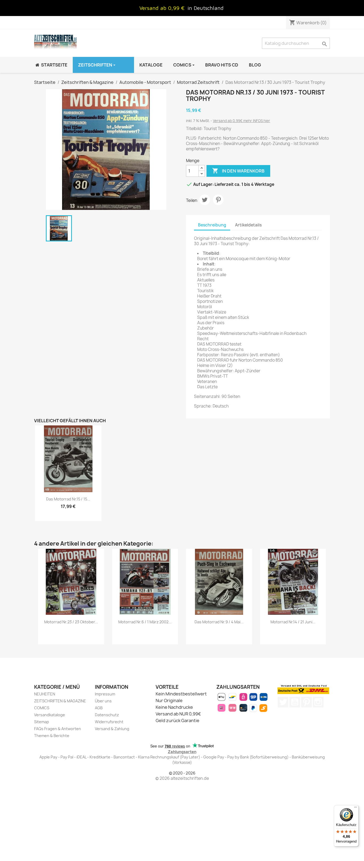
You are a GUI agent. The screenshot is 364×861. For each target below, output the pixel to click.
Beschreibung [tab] (212, 225)
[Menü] (355, 808)
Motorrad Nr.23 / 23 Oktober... (71, 621)
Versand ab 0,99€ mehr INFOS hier (241, 120)
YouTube (294, 702)
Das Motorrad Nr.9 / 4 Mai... (219, 621)
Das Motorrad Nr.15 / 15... (68, 499)
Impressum (105, 693)
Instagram (318, 702)
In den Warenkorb (238, 170)
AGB (99, 707)
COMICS (41, 707)
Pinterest (218, 199)
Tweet (204, 199)
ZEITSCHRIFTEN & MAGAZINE (60, 700)
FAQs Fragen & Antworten (57, 728)
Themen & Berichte (51, 735)
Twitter (283, 702)
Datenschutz (107, 714)
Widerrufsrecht (109, 721)
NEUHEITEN (44, 693)
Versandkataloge (49, 714)
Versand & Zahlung (112, 728)
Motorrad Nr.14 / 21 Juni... (293, 621)
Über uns (103, 700)
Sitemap (41, 721)
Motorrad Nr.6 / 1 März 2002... (145, 621)
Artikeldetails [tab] (248, 225)
